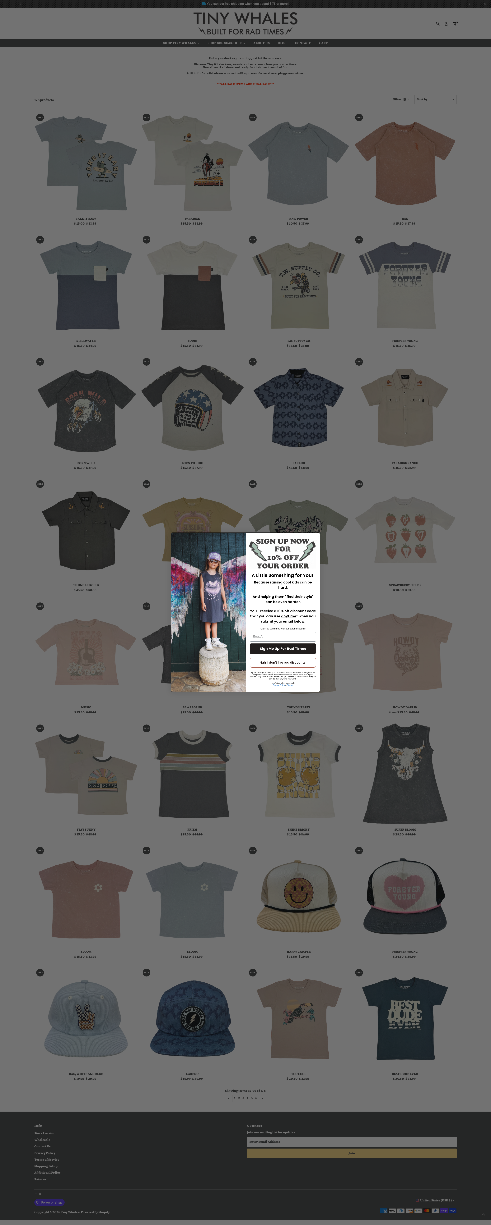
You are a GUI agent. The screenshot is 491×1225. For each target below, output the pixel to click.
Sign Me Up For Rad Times (283, 648)
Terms (289, 685)
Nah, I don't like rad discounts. (283, 662)
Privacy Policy (279, 685)
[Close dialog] (315, 537)
